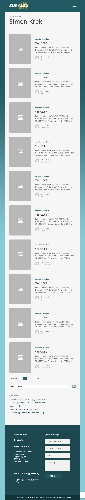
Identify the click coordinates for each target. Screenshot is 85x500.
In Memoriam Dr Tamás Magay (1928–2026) (27, 399)
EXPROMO (35, 497)
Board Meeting (15, 406)
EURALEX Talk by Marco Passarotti (23, 409)
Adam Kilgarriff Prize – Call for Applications (27, 403)
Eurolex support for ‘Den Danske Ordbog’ (26, 413)
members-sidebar (42, 39)
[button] (74, 6)
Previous (14, 378)
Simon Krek (45, 57)
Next (38, 378)
